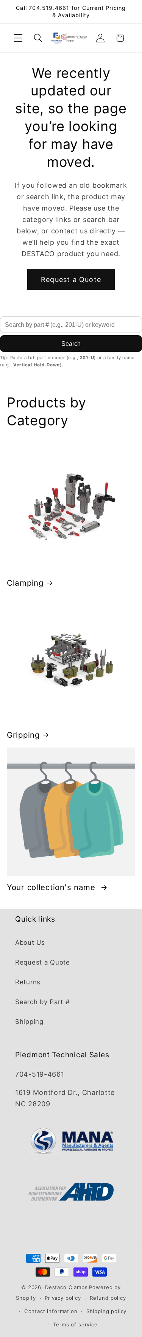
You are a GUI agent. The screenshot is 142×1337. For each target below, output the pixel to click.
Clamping (25, 583)
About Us (30, 942)
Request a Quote (71, 280)
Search (71, 344)
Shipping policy (106, 1311)
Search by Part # (42, 1002)
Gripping (23, 735)
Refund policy (108, 1298)
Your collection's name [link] (52, 887)
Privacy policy (63, 1298)
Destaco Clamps (66, 1287)
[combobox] (71, 324)
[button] (18, 38)
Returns (28, 982)
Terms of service (75, 1324)
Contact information (51, 1311)
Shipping (29, 1021)
